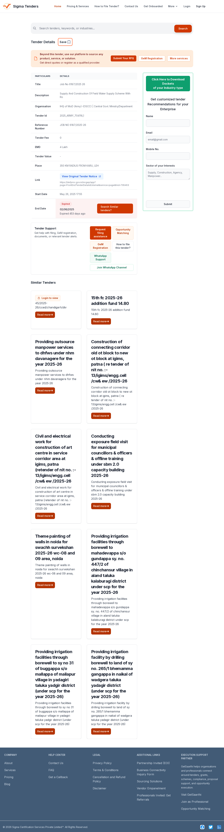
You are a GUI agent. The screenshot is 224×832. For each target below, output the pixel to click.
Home (57, 6)
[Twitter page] (211, 827)
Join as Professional (194, 801)
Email (149, 132)
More (171, 6)
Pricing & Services (78, 6)
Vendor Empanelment (151, 788)
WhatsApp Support (100, 257)
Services (10, 770)
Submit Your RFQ (123, 58)
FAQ (51, 770)
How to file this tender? (122, 246)
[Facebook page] (202, 827)
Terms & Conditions (105, 770)
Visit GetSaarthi (191, 794)
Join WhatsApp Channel (112, 267)
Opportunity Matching (123, 231)
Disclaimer (99, 788)
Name (149, 116)
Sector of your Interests (160, 165)
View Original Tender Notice (79, 176)
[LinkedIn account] (219, 827)
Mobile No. (152, 149)
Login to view (50, 297)
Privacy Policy (102, 763)
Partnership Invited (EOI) (153, 763)
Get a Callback (58, 777)
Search (183, 28)
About (8, 763)
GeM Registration (152, 58)
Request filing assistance (100, 233)
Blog (7, 784)
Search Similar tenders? (109, 208)
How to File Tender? (106, 6)
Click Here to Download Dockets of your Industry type (168, 84)
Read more (43, 314)
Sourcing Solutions (149, 781)
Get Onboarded (153, 6)
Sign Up (200, 6)
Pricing (8, 777)
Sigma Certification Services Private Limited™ (38, 827)
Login (187, 6)
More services (179, 58)
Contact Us (131, 6)
